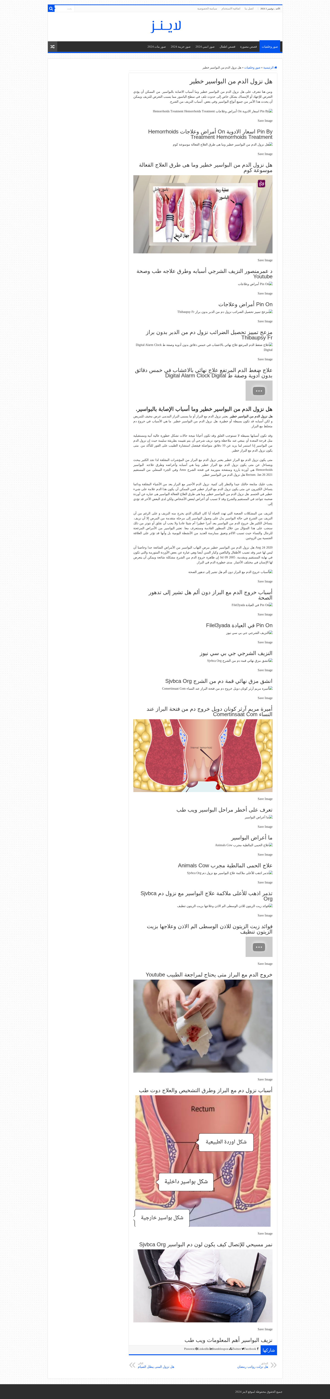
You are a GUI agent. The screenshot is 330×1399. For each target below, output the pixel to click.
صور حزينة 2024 (181, 46)
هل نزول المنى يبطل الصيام (156, 1365)
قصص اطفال (227, 46)
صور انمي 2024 (205, 46)
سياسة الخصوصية (207, 8)
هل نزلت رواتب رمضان (252, 1365)
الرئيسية (268, 67)
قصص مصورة (248, 46)
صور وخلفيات (270, 46)
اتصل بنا (249, 8)
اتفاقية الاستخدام (231, 8)
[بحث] (51, 8)
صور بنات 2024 (156, 46)
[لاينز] (165, 25)
